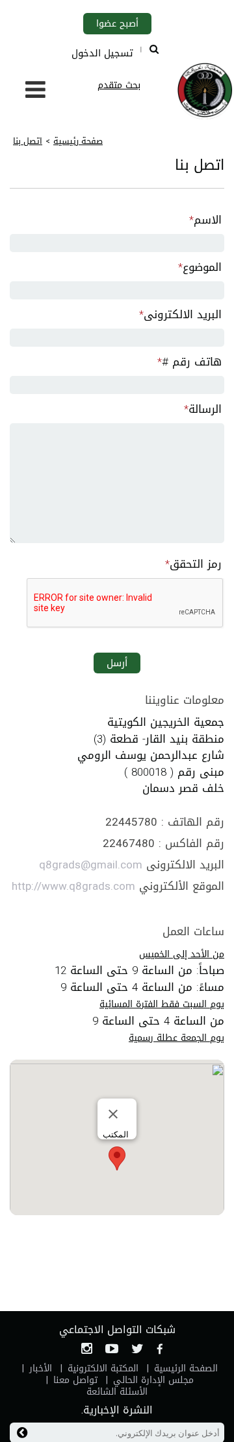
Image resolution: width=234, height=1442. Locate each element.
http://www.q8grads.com (73, 886)
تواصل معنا (75, 1380)
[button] (117, 1158)
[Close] (113, 1114)
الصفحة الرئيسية (186, 1368)
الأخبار (40, 1368)
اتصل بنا (27, 141)
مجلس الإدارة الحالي (153, 1380)
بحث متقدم (119, 85)
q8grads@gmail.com (90, 864)
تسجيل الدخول (102, 53)
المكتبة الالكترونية (103, 1368)
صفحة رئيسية (78, 141)
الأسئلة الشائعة (117, 1392)
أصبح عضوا (117, 23)
